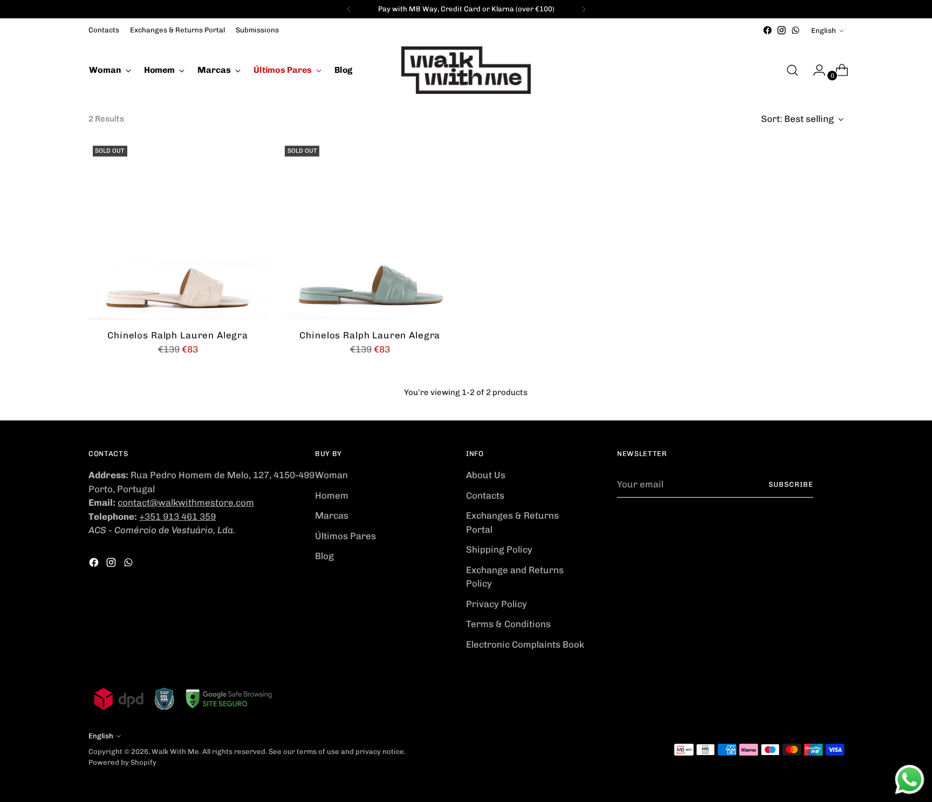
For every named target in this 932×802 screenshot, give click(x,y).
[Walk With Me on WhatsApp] (795, 30)
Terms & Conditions (508, 624)
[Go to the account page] (815, 70)
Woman (331, 475)
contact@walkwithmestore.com (186, 502)
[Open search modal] (792, 70)
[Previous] (349, 9)
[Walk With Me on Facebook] (767, 30)
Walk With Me (175, 751)
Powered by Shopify (122, 762)
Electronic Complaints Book (525, 644)
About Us (485, 475)
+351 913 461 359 (177, 516)
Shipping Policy (499, 549)
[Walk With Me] (466, 70)
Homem (331, 495)
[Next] (583, 9)
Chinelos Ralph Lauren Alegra (177, 335)
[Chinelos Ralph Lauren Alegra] (177, 230)
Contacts (485, 495)
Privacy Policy (496, 604)
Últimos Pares (345, 536)
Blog (324, 555)
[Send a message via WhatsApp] (910, 780)
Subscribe (791, 484)
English (823, 30)
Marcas (331, 515)
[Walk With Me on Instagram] (781, 30)
